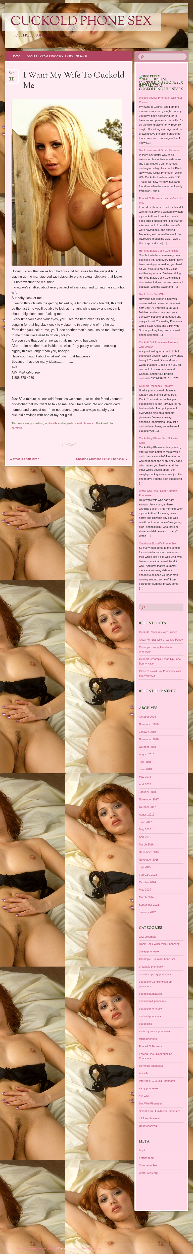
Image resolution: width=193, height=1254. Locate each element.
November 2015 (149, 859)
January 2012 (147, 912)
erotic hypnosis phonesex (154, 1031)
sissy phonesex (148, 1088)
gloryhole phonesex (151, 1065)
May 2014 (145, 889)
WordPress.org (148, 1172)
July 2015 (145, 867)
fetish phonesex (148, 1038)
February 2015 (148, 874)
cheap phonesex (149, 951)
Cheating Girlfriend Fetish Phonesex (102, 458)
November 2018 (149, 739)
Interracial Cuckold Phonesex (157, 1080)
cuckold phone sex (150, 1008)
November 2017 (149, 799)
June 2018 (145, 769)
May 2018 (145, 776)
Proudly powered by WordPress (36, 1248)
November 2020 (149, 724)
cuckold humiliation (150, 993)
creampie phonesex (151, 966)
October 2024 (147, 716)
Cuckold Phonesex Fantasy (156, 385)
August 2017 (146, 814)
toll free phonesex (150, 1118)
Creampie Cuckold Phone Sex (157, 959)
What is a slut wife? (24, 458)
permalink (17, 427)
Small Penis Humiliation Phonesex (159, 1111)
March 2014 (146, 897)
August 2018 (146, 754)
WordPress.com (92, 1248)
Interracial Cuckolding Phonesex (161, 88)
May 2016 (145, 829)
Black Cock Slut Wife (151, 294)
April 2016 (145, 836)
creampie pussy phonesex (155, 974)
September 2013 (149, 904)
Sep (11, 74)
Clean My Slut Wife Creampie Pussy (161, 639)
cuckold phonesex (83, 423)
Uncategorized (148, 1125)
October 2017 (147, 806)
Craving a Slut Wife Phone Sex (157, 543)
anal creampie (147, 936)
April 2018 (145, 784)
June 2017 (145, 822)
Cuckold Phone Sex (81, 22)
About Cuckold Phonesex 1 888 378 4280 (57, 56)
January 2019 (147, 731)
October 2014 (147, 882)
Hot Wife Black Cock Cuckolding (158, 250)
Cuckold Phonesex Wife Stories (158, 632)
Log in (142, 1150)
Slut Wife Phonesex (151, 1103)
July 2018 (145, 761)
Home (16, 56)
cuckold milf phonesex (152, 1001)
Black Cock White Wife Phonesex (159, 943)
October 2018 (147, 746)
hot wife (143, 1073)
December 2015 (149, 852)
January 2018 (147, 791)
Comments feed (148, 1165)
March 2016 (146, 844)
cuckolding (145, 1023)
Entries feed (146, 1157)
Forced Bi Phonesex (151, 1046)
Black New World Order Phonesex (160, 150)
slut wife (52, 423)
